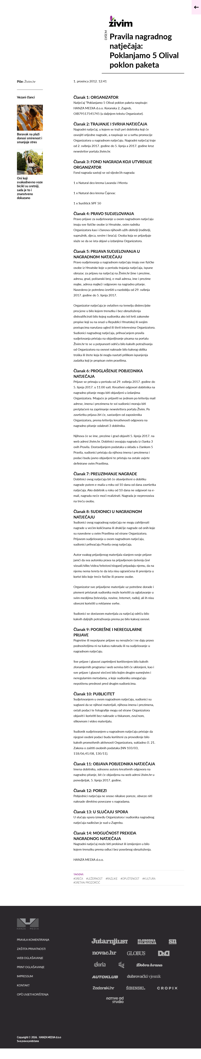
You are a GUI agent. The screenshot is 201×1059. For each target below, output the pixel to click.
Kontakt (23, 985)
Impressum (25, 976)
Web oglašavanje (30, 958)
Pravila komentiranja (33, 940)
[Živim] (146, 21)
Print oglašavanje (30, 967)
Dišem (105, 35)
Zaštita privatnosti (31, 949)
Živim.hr (29, 81)
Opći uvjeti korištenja (33, 994)
